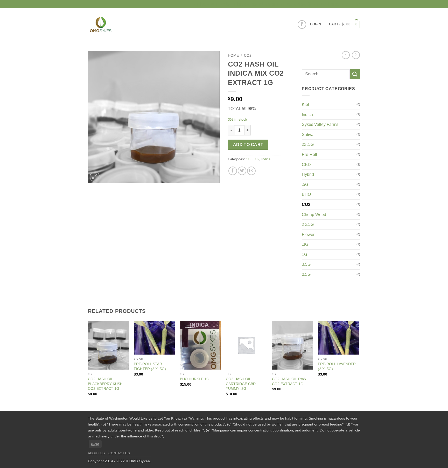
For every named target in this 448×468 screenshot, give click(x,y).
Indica (265, 159)
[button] (315, 24)
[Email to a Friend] (251, 171)
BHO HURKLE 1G (194, 379)
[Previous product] (356, 55)
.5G (305, 184)
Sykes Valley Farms (320, 124)
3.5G (306, 264)
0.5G (306, 274)
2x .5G (308, 144)
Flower (308, 234)
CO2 (247, 55)
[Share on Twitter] (242, 171)
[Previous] (88, 365)
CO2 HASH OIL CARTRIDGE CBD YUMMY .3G (241, 384)
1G (248, 159)
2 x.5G (308, 224)
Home (233, 55)
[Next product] (346, 55)
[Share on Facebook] (232, 171)
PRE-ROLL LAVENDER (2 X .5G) (337, 366)
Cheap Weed (314, 214)
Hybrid (308, 174)
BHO (306, 194)
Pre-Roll (309, 154)
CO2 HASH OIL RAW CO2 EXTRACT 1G (289, 381)
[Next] (358, 365)
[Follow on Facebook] (302, 24)
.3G (305, 244)
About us (96, 453)
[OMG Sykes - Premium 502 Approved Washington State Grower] (115, 24)
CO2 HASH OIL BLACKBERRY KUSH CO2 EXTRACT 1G (105, 384)
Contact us (119, 453)
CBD (306, 164)
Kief (305, 104)
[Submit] (355, 74)
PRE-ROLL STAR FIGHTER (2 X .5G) (150, 366)
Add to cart (248, 144)
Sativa (307, 134)
